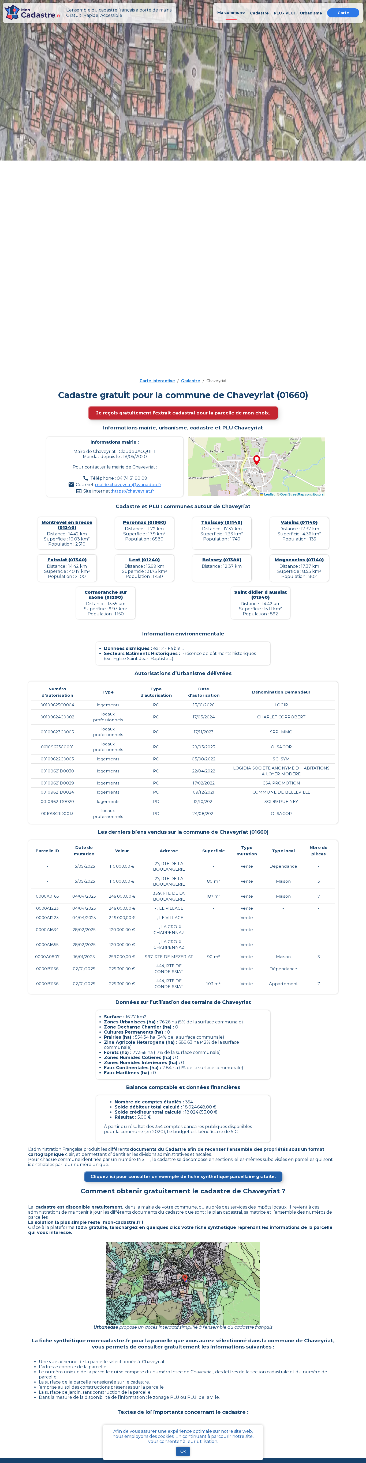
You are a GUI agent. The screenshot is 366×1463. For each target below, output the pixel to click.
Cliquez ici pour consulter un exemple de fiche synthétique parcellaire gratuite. (183, 1176)
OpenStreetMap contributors (302, 494)
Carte (343, 12)
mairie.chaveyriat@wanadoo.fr (128, 484)
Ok (183, 1451)
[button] (256, 461)
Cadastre (190, 380)
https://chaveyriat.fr (133, 491)
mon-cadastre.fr (121, 1222)
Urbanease (106, 1327)
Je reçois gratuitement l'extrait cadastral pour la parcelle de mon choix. (183, 413)
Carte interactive (157, 380)
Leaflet (269, 494)
